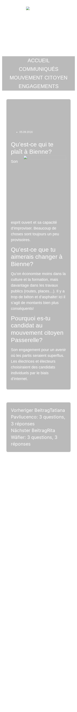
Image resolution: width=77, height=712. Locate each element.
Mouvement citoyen (38, 78)
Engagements (39, 86)
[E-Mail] (38, 533)
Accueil (39, 60)
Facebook (38, 591)
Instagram (38, 631)
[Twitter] (38, 655)
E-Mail (38, 550)
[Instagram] (38, 614)
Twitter (38, 672)
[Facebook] (38, 574)
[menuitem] (29, 700)
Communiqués (38, 69)
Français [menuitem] (47, 700)
